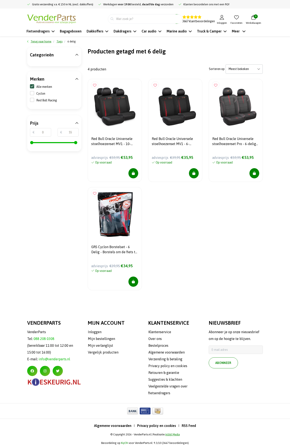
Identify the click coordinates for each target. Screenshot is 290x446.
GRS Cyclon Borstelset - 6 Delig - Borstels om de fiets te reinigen (114, 250)
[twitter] (58, 371)
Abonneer (223, 363)
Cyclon (40, 93)
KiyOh (124, 443)
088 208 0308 (44, 339)
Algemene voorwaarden (112, 426)
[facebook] (32, 371)
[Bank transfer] (132, 411)
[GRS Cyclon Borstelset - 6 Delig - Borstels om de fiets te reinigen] (115, 214)
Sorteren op (217, 69)
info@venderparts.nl (54, 359)
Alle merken (44, 86)
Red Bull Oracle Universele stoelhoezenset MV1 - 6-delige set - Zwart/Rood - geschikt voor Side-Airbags (172, 142)
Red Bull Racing (46, 100)
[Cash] (157, 411)
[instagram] (45, 371)
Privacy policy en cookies (156, 426)
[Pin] (145, 411)
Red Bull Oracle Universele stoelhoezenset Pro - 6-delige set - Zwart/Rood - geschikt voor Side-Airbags (235, 142)
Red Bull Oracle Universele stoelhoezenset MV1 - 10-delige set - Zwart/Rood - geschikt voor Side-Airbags (111, 142)
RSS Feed (189, 426)
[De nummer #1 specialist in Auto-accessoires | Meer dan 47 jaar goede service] (51, 18)
